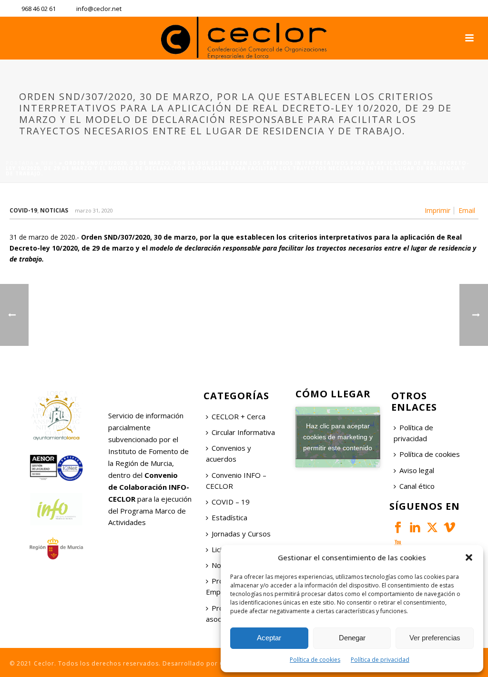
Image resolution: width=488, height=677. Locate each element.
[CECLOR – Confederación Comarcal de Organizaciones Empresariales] (244, 38)
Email (466, 210)
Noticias (54, 210)
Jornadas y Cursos (241, 533)
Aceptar (269, 638)
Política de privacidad (380, 660)
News (49, 163)
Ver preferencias (434, 638)
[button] (469, 557)
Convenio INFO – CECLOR (236, 480)
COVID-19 (23, 210)
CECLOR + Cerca (238, 416)
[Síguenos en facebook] (398, 528)
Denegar (352, 638)
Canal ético (417, 486)
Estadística (229, 517)
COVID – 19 (231, 501)
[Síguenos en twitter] (432, 528)
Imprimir (437, 210)
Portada (20, 163)
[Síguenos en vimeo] (449, 528)
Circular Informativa (243, 432)
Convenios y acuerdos (228, 453)
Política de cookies (315, 660)
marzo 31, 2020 (94, 210)
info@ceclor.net (99, 8)
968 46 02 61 (38, 8)
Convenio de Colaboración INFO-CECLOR (148, 487)
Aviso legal (416, 470)
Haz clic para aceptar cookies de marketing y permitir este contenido (338, 437)
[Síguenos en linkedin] (415, 528)
